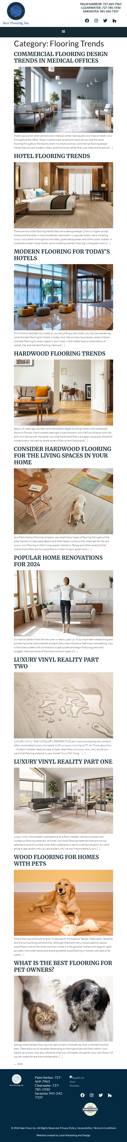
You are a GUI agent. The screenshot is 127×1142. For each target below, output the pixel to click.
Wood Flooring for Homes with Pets (56, 860)
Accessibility (85, 1127)
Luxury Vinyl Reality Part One (63, 761)
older (18, 1063)
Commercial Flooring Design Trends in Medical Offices (61, 57)
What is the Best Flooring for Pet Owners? (63, 966)
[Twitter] (105, 20)
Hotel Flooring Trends (52, 156)
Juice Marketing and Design (74, 1135)
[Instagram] (96, 20)
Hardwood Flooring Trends (59, 353)
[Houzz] (114, 20)
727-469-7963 (112, 4)
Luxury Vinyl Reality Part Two (56, 663)
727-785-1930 (111, 7)
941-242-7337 (109, 11)
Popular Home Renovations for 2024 (58, 561)
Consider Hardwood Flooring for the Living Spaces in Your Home (62, 455)
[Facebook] (87, 20)
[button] (63, 31)
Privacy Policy (68, 1127)
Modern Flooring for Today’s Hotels (62, 255)
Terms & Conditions (105, 1127)
